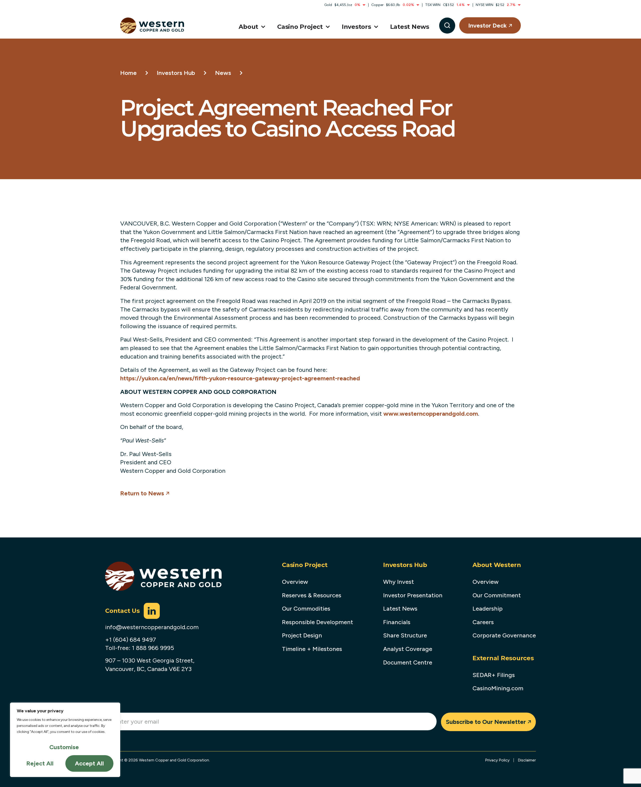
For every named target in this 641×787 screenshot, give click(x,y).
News (223, 72)
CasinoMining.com (497, 688)
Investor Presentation (412, 595)
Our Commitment (496, 595)
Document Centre (407, 662)
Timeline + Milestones (312, 648)
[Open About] (262, 27)
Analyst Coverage (407, 648)
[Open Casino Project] (327, 27)
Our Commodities (306, 608)
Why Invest (398, 581)
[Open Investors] (375, 27)
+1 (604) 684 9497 (130, 639)
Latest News (400, 608)
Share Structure (405, 635)
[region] (65, 740)
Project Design (302, 635)
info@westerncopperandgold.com (152, 627)
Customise (64, 747)
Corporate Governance (504, 635)
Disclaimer (527, 760)
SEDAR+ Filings (493, 675)
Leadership (487, 608)
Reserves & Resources (311, 595)
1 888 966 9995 (153, 647)
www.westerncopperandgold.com (430, 413)
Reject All (40, 763)
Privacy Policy (497, 760)
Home (128, 72)
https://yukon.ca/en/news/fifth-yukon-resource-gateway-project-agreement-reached (240, 378)
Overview (295, 581)
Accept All (89, 763)
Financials (396, 622)
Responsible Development (317, 622)
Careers (483, 622)
